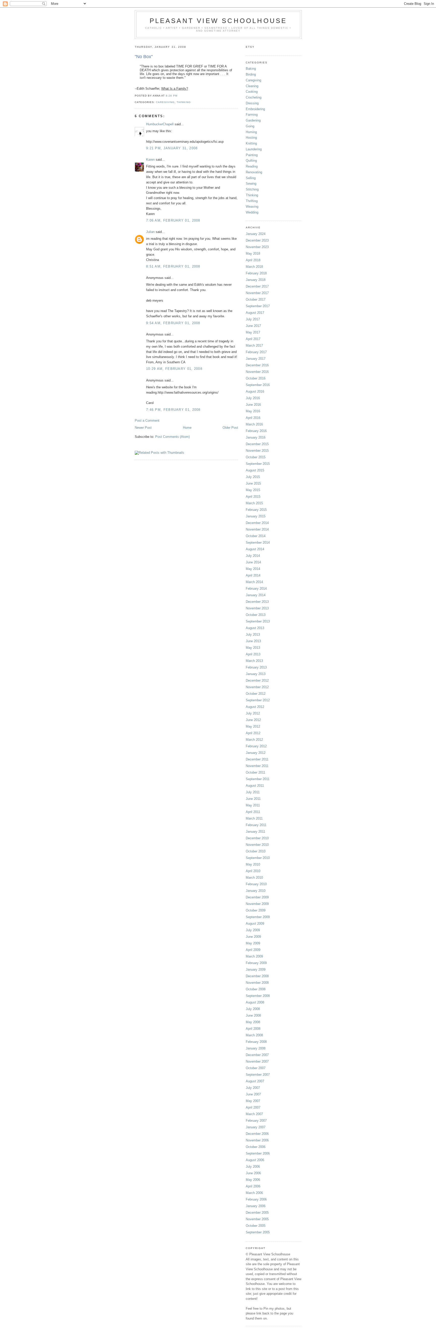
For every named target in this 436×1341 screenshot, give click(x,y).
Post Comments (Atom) (172, 437)
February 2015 (256, 510)
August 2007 (255, 1081)
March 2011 (254, 818)
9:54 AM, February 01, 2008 (173, 323)
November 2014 (257, 529)
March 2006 (254, 1193)
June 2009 (253, 937)
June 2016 (253, 404)
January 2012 (255, 753)
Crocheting (253, 97)
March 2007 (254, 1114)
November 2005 (257, 1219)
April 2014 (253, 575)
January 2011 (255, 831)
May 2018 (253, 253)
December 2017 (257, 286)
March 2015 (254, 503)
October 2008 (255, 989)
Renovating (254, 172)
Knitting (251, 143)
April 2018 (253, 260)
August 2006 (255, 1160)
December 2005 (257, 1212)
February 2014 (256, 588)
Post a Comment (147, 420)
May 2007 (253, 1101)
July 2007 (253, 1088)
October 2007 (255, 1068)
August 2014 (255, 549)
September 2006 (258, 1153)
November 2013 (257, 608)
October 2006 (255, 1147)
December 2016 (257, 365)
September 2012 (258, 700)
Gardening (253, 120)
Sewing (251, 183)
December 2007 (257, 1055)
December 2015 (257, 444)
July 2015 (253, 477)
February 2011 (256, 825)
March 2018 (254, 267)
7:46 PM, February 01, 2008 (173, 410)
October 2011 (255, 772)
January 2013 (255, 674)
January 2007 (255, 1127)
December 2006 (257, 1134)
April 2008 (253, 1029)
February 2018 (256, 273)
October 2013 (255, 615)
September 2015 (258, 464)
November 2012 (257, 687)
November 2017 (257, 293)
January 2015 (255, 516)
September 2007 (258, 1074)
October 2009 (255, 910)
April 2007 (253, 1107)
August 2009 (255, 923)
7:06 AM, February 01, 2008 (173, 220)
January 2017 (255, 359)
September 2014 (258, 542)
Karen (150, 159)
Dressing (252, 103)
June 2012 (253, 720)
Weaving (252, 206)
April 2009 (253, 950)
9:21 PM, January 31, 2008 (172, 148)
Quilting (251, 160)
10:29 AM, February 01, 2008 (174, 369)
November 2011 (257, 766)
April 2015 (253, 496)
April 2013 (253, 654)
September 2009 (258, 917)
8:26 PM (171, 95)
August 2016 (255, 391)
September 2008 (258, 996)
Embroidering (255, 109)
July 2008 (253, 1009)
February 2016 (256, 431)
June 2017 (253, 326)
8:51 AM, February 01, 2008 (173, 266)
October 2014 (255, 536)
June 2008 (253, 1015)
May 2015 (253, 490)
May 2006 (253, 1180)
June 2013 (253, 641)
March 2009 (254, 956)
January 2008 (255, 1048)
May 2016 (253, 411)
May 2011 (253, 805)
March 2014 (254, 582)
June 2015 (253, 483)
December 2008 (257, 976)
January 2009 (255, 969)
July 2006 (253, 1166)
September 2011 (257, 779)
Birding (251, 74)
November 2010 (257, 845)
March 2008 (254, 1035)
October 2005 (255, 1226)
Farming (252, 114)
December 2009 (257, 897)
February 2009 (256, 963)
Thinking (184, 102)
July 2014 (253, 556)
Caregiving (165, 102)
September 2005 (258, 1232)
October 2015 (255, 457)
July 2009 (253, 930)
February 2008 (256, 1042)
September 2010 (258, 858)
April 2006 (253, 1186)
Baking (251, 68)
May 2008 (253, 1022)
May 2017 (253, 332)
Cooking (252, 91)
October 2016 (255, 378)
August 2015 (255, 470)
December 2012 (257, 680)
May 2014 (253, 569)
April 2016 (253, 418)
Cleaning (252, 86)
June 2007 (253, 1094)
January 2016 (255, 437)
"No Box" (144, 56)
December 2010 (257, 838)
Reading (252, 166)
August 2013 (255, 628)
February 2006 (256, 1199)
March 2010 (254, 877)
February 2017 (256, 352)
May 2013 (253, 648)
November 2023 (257, 247)
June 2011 (253, 799)
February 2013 (256, 667)
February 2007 (256, 1120)
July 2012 (253, 713)
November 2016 (257, 372)
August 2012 (255, 707)
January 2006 (255, 1206)
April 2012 (253, 733)
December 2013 (257, 602)
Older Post (230, 427)
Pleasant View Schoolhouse (218, 21)
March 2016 (254, 424)
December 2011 (257, 759)
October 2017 (255, 299)
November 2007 (257, 1061)
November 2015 (257, 450)
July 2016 (253, 398)
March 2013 (254, 661)
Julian (150, 232)
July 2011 (253, 792)
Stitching (252, 189)
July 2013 (253, 634)
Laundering (254, 149)
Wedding (252, 212)
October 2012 (255, 694)
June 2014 (253, 562)
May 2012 (253, 726)
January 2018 (255, 280)
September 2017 (258, 306)
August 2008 (255, 1002)
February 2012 (256, 746)
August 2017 (255, 313)
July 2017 (253, 319)
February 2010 (256, 884)
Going (250, 126)
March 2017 (254, 345)
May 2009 (253, 943)
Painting (252, 155)
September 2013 (258, 621)
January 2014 (255, 595)
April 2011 (253, 812)
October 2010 (255, 851)
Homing (251, 132)
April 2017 (253, 339)
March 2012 (254, 739)
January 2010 (255, 891)
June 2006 (253, 1173)
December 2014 (257, 523)
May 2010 (253, 864)
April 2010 (253, 871)
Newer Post (143, 427)
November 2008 (257, 983)
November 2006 (257, 1140)
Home (187, 427)
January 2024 (255, 234)
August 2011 (255, 785)
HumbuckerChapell (160, 124)
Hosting (251, 137)
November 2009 (257, 904)
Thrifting (252, 201)
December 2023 (257, 240)
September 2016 (258, 385)
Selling (251, 178)
